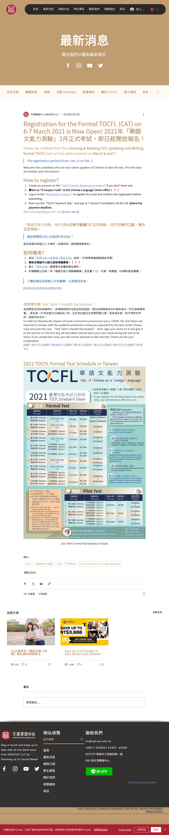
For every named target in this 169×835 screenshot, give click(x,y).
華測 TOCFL (109, 91)
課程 (47, 91)
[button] (49, 9)
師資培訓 (88, 91)
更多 (146, 91)
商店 (46, 790)
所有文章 (13, 91)
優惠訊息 (31, 91)
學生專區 (49, 770)
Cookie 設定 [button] (125, 829)
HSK (59, 564)
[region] (16, 9)
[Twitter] (100, 65)
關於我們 (49, 777)
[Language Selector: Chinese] (154, 9)
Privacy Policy (154, 811)
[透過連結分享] (49, 583)
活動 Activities (66, 91)
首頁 (46, 750)
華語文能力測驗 (44, 564)
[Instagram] (79, 65)
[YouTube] (89, 65)
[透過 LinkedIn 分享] (41, 583)
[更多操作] (144, 114)
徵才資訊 (130, 91)
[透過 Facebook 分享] (25, 583)
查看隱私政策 (101, 829)
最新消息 (49, 756)
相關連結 (49, 784)
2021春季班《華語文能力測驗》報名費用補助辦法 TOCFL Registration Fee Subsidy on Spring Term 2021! (29, 652)
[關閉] (165, 829)
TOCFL (28, 564)
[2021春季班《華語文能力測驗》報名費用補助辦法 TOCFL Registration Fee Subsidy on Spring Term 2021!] (31, 631)
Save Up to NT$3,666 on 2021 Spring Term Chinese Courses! (82, 652)
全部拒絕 (141, 829)
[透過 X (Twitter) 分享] (33, 583)
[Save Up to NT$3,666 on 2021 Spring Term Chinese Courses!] (85, 631)
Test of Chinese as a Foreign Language (99, 564)
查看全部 (157, 612)
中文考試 (70, 564)
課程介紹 (49, 763)
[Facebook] (68, 65)
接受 (156, 829)
